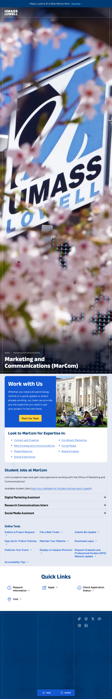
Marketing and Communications (26, 352)
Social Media (69, 445)
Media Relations (23, 451)
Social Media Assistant (19, 513)
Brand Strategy (70, 451)
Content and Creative (26, 440)
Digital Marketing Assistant (22, 497)
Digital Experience (24, 456)
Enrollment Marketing (74, 440)
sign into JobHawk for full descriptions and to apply (60, 488)
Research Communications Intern (26, 505)
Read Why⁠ (75, 4)
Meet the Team (30, 418)
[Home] (11, 12)
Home (7, 352)
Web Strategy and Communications (34, 445)
